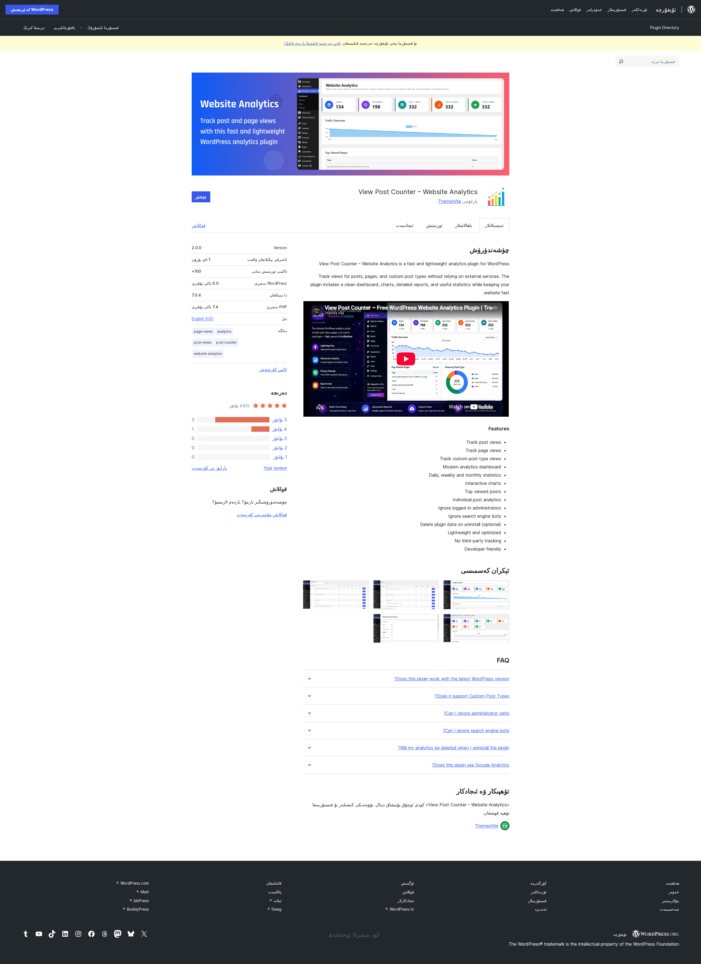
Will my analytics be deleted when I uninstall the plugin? (453, 747)
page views (203, 331)
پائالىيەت (274, 892)
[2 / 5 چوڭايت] (431, 587)
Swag (274, 909)
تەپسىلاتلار (494, 225)
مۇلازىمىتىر (670, 900)
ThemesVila (449, 201)
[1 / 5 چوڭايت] (502, 587)
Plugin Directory (664, 27)
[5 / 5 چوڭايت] (431, 621)
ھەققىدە (672, 883)
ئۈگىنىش (407, 883)
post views (203, 342)
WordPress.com (132, 883)
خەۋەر (674, 892)
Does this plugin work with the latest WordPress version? (451, 678)
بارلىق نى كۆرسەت (209, 468)
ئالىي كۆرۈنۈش (273, 369)
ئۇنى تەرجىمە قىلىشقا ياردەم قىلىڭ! (312, 43)
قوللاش (199, 225)
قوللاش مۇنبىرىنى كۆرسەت (262, 514)
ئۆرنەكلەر (539, 892)
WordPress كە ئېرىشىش (32, 9)
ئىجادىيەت (404, 225)
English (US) (203, 318)
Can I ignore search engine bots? (476, 730)
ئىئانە (275, 900)
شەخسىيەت (669, 909)
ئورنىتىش (434, 225)
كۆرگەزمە (538, 883)
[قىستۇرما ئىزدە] (621, 61)
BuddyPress (135, 909)
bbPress (139, 900)
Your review (275, 468)
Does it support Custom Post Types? (472, 696)
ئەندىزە (541, 909)
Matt (142, 892)
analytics (224, 331)
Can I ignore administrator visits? (476, 713)
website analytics (208, 354)
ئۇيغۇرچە (620, 934)
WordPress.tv (399, 909)
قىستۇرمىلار (537, 900)
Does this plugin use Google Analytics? (470, 765)
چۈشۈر (201, 196)
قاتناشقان (273, 883)
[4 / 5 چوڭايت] (502, 621)
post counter (226, 342)
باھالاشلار (463, 225)
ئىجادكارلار (406, 900)
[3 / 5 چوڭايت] (361, 587)
